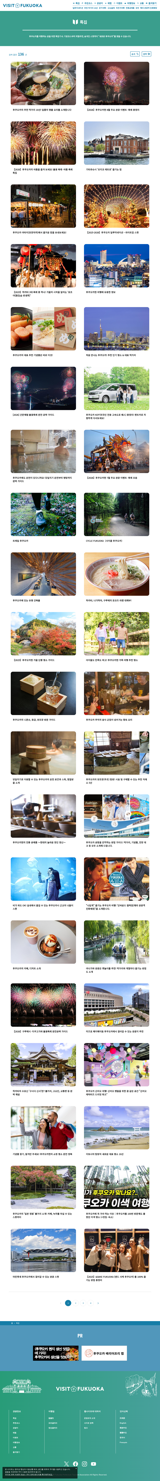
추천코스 (88, 3)
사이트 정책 (88, 1423)
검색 (145, 53)
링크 (86, 1428)
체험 (110, 3)
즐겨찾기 (152, 3)
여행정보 (131, 3)
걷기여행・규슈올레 (107, 8)
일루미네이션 (78, 8)
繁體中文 (123, 1433)
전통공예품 (130, 8)
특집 (78, 3)
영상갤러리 (52, 1428)
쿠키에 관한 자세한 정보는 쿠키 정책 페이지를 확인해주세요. (29, 1475)
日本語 (122, 1418)
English (123, 1423)
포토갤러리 (52, 1423)
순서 (133, 53)
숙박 (137, 8)
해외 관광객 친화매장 (148, 8)
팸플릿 (51, 1418)
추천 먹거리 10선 (91, 8)
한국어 (122, 1438)
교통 (142, 3)
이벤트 (119, 3)
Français (123, 1442)
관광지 (100, 3)
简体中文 (123, 1428)
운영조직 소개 (89, 1418)
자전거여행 (120, 8)
